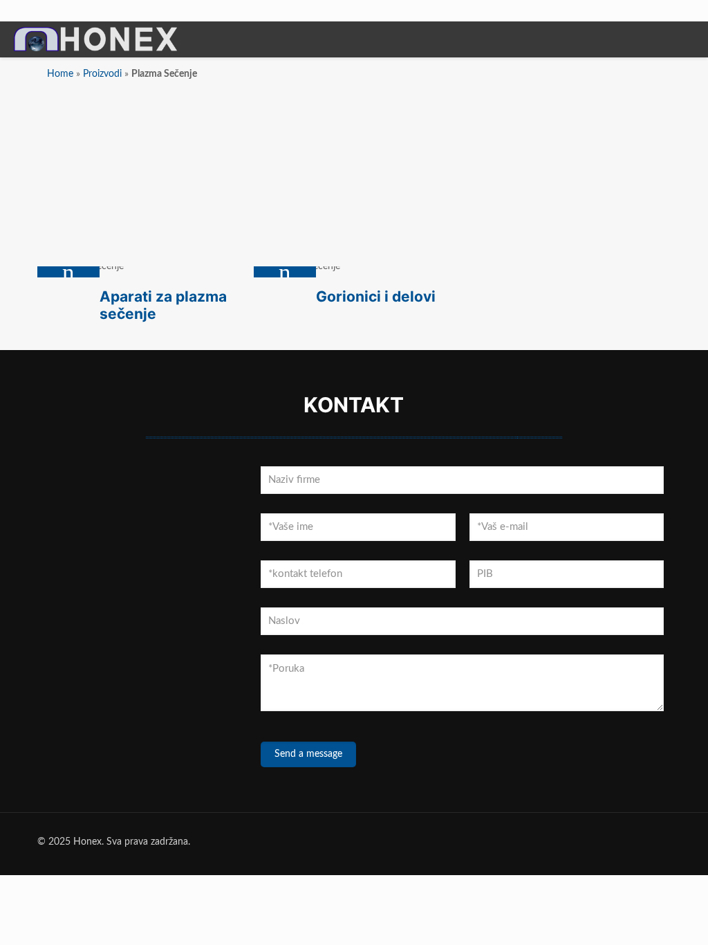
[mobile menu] (686, 41)
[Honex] (95, 49)
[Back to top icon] (641, 916)
